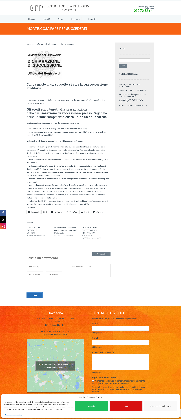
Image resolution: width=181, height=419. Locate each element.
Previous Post (102, 254)
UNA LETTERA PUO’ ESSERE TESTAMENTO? (131, 101)
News (60, 19)
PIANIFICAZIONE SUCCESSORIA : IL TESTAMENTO (90, 230)
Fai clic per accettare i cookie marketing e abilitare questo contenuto (55, 365)
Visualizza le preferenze (160, 406)
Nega (126, 406)
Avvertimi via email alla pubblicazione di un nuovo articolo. (53, 287)
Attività (47, 19)
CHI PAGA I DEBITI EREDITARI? (132, 90)
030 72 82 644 (144, 10)
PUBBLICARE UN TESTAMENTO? (133, 105)
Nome (95, 323)
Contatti (91, 19)
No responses (69, 44)
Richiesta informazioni (103, 352)
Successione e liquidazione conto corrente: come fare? (132, 95)
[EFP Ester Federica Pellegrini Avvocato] (60, 8)
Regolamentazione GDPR (104, 377)
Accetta (91, 406)
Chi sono (31, 19)
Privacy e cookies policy (13, 415)
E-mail (95, 338)
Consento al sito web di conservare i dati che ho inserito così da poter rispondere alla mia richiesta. (118, 382)
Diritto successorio (55, 44)
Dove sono (75, 19)
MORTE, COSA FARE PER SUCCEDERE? (129, 85)
